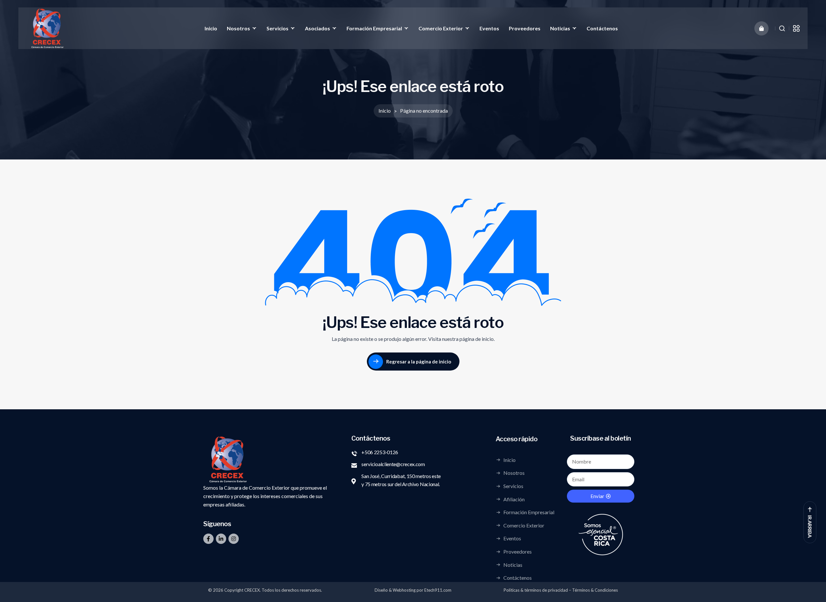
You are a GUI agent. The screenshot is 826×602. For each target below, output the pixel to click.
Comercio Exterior (440, 28)
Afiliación (514, 499)
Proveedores (524, 28)
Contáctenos (602, 28)
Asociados (317, 28)
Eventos (489, 28)
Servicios (277, 28)
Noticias (560, 28)
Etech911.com (437, 590)
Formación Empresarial (374, 28)
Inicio (211, 28)
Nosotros (238, 28)
